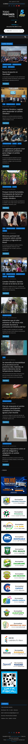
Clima (4, 104)
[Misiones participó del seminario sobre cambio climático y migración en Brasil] (14, 219)
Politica (19, 143)
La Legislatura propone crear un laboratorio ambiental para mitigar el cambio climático (13, 152)
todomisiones (13, 69)
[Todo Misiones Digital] (2, 36)
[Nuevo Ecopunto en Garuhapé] (14, 54)
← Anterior (4, 470)
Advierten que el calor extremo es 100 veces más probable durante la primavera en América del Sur (13, 323)
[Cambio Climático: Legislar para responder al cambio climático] (14, 95)
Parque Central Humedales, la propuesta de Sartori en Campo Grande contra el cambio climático (13, 195)
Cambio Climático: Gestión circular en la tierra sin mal (12, 282)
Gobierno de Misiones (7, 64)
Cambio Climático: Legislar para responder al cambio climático (12, 111)
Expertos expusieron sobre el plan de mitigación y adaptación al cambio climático (13, 452)
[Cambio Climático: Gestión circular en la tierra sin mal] (14, 264)
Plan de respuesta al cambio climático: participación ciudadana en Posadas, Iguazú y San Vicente (13, 409)
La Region (5, 66)
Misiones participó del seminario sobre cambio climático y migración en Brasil (11, 239)
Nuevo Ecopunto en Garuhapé (10, 73)
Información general (17, 64)
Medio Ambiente (11, 66)
